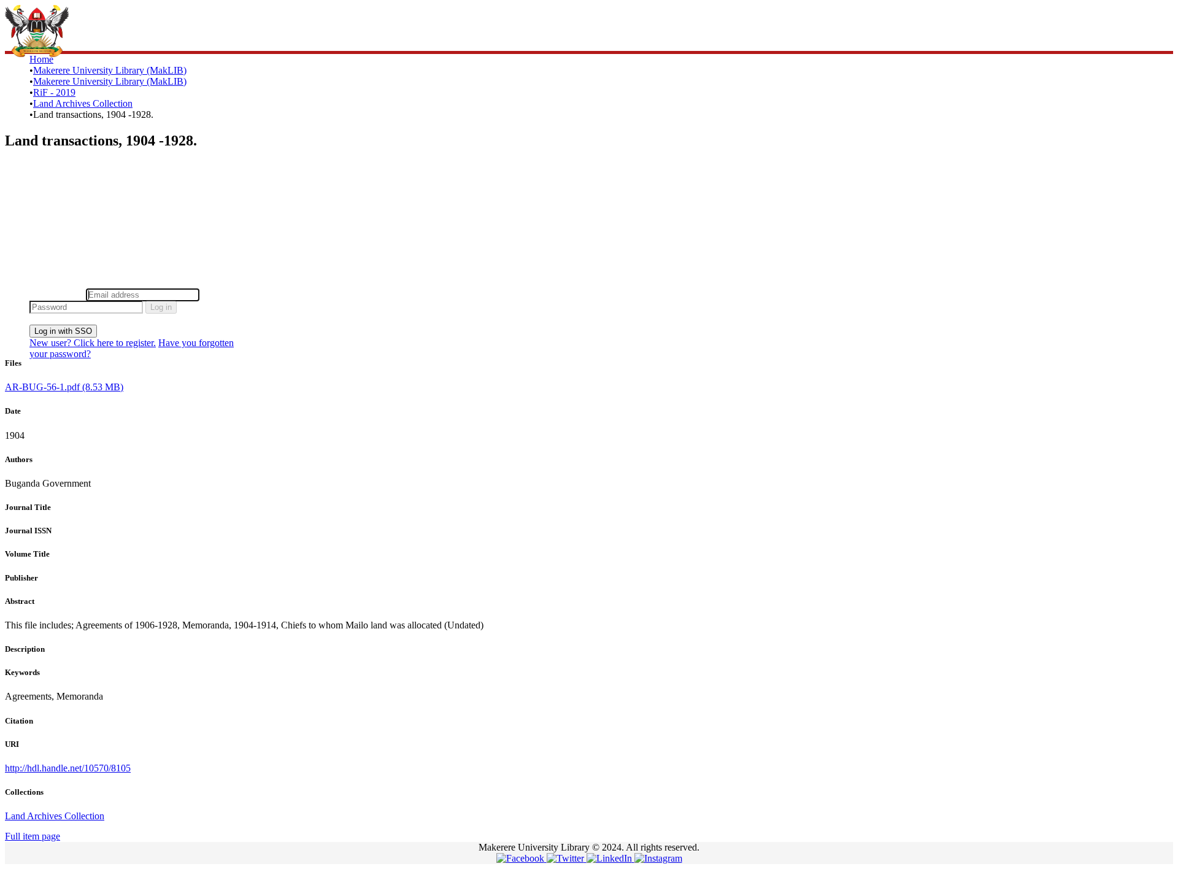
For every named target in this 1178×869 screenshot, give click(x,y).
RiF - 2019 (54, 92)
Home (41, 59)
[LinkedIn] (610, 858)
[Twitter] (567, 858)
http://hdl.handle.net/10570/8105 (68, 768)
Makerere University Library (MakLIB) (110, 70)
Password (220, 294)
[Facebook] (521, 858)
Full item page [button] (32, 836)
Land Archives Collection (83, 103)
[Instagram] (658, 858)
